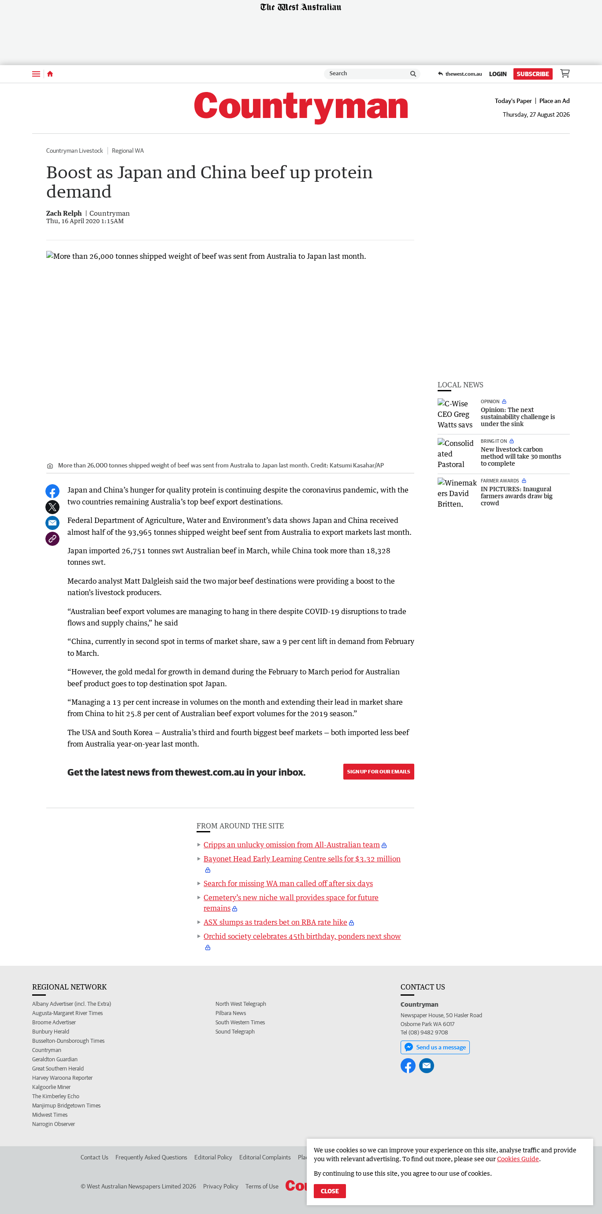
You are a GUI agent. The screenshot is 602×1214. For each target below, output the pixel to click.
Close (330, 1191)
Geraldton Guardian (55, 1059)
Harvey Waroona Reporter (62, 1077)
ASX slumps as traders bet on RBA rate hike (275, 922)
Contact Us (94, 1157)
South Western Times (240, 1022)
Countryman (46, 1050)
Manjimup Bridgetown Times (66, 1105)
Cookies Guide (518, 1158)
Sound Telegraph (235, 1031)
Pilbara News (231, 1013)
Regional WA (128, 150)
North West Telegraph (241, 1004)
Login (498, 73)
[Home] (50, 74)
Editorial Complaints (265, 1157)
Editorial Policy (213, 1157)
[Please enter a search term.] (413, 74)
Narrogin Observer (53, 1124)
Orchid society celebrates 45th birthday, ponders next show (302, 936)
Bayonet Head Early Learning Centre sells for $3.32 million (302, 858)
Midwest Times (49, 1114)
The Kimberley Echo (55, 1096)
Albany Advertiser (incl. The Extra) (71, 1004)
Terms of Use (262, 1186)
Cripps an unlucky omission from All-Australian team (292, 844)
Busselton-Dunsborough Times (68, 1040)
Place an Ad (554, 101)
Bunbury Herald (50, 1031)
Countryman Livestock (74, 150)
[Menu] (36, 74)
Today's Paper (513, 101)
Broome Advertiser (54, 1022)
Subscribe (533, 73)
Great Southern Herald (58, 1068)
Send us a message (441, 1047)
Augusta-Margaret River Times (67, 1013)
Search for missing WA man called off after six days (288, 883)
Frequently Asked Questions (151, 1157)
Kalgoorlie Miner (51, 1087)
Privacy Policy (220, 1186)
